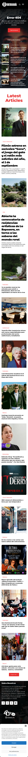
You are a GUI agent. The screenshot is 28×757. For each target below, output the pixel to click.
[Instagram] (7, 703)
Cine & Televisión (15, 45)
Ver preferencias (14, 751)
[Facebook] (3, 703)
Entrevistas (6, 454)
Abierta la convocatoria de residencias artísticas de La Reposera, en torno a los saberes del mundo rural (18, 60)
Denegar (14, 747)
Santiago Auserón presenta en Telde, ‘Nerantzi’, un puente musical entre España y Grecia (12, 417)
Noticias (5, 537)
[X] (11, 703)
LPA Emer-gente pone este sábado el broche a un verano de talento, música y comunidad (13, 667)
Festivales (14, 65)
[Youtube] (15, 703)
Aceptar (14, 743)
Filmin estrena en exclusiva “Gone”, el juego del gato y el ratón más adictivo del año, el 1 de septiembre (18, 50)
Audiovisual (14, 76)
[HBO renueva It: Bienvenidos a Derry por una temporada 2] (14, 480)
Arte (13, 55)
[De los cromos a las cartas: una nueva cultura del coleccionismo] (14, 520)
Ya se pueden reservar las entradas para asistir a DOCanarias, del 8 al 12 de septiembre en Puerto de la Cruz (18, 70)
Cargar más (13, 674)
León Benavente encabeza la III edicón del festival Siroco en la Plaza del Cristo (13, 375)
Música (4, 412)
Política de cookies (12, 754)
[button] (25, 726)
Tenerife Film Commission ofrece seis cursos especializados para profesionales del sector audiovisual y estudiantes (18, 82)
